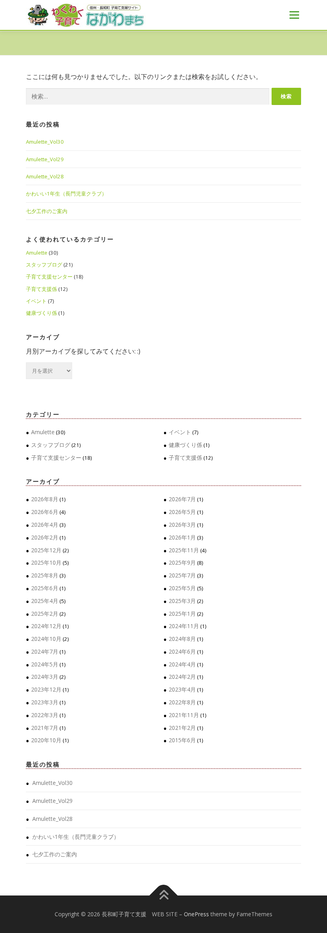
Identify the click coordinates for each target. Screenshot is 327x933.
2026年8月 (44, 499)
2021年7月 (44, 727)
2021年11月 (184, 715)
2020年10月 (46, 740)
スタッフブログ (44, 264)
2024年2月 (182, 676)
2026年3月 (182, 524)
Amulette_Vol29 (45, 159)
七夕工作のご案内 (46, 211)
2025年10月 (46, 562)
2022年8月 (182, 702)
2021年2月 (182, 727)
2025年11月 (184, 550)
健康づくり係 (41, 312)
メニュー (294, 14)
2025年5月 (182, 588)
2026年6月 (44, 512)
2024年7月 (44, 651)
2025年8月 (44, 575)
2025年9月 (182, 562)
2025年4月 (44, 601)
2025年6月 (44, 588)
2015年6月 (182, 740)
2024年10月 (46, 638)
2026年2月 (44, 537)
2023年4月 (182, 689)
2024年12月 (46, 626)
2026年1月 (182, 537)
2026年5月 (182, 512)
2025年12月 (46, 550)
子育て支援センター (49, 276)
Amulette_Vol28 (45, 176)
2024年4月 (182, 664)
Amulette (36, 252)
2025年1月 (182, 613)
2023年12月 (46, 689)
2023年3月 (44, 702)
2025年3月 (182, 601)
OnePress (196, 914)
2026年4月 (44, 524)
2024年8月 (182, 638)
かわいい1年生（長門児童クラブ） (66, 193)
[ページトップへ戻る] (164, 896)
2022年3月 (44, 715)
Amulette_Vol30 (45, 141)
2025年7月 (182, 575)
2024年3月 (44, 676)
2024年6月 (182, 651)
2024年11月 (184, 626)
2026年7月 (182, 499)
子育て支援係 (41, 289)
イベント (36, 300)
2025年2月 (44, 613)
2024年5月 (44, 664)
